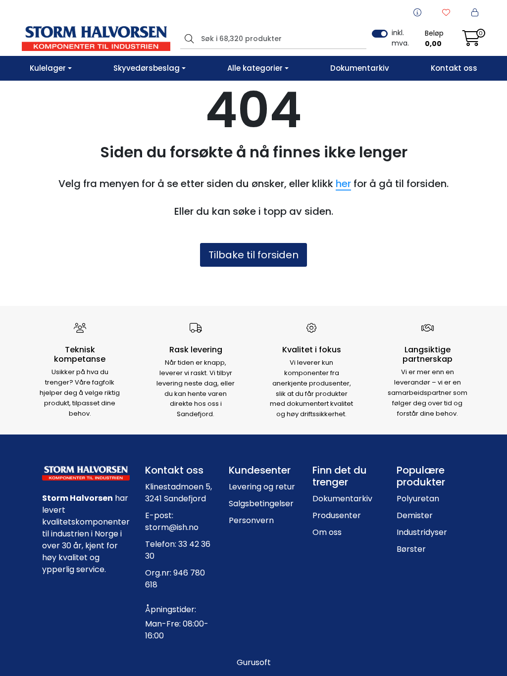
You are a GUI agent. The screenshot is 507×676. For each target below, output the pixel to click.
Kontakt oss (454, 68)
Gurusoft (254, 662)
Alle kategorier (255, 68)
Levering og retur (262, 486)
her (343, 184)
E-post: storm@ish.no (172, 521)
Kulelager (48, 68)
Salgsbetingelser (261, 503)
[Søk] (188, 38)
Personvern (251, 520)
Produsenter (336, 515)
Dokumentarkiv (359, 68)
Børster (411, 549)
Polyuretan (418, 498)
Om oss (327, 532)
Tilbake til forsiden (253, 255)
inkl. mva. (400, 38)
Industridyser (422, 532)
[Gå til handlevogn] (471, 41)
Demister (415, 515)
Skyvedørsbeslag (146, 68)
